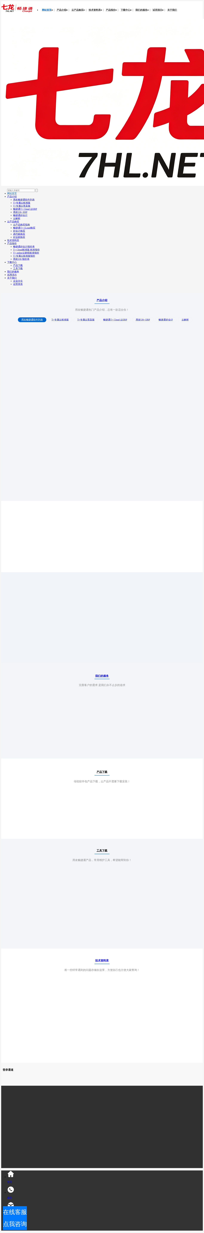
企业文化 (18, 281)
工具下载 (18, 268)
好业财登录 (63, 1076)
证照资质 (18, 284)
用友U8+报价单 (21, 259)
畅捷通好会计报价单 (24, 246)
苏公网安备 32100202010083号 (64, 1155)
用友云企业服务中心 (87, 1080)
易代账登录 (78, 1076)
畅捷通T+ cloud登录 (112, 1076)
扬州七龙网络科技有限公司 (40, 1076)
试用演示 (157, 10)
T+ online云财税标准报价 (26, 253)
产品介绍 (61, 10)
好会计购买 (19, 231)
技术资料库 (95, 10)
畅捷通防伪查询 (51, 1080)
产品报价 (110, 10)
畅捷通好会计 (20, 215)
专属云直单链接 (162, 1076)
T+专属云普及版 (21, 206)
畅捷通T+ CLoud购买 (24, 228)
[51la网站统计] (49, 1150)
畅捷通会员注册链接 (184, 1076)
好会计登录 (93, 1076)
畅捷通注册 (68, 1080)
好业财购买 (19, 237)
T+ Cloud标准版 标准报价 (26, 249)
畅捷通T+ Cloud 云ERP (25, 209)
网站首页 (47, 10)
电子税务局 (146, 1076)
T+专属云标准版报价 (24, 256)
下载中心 (125, 10)
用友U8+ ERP (20, 212)
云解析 (16, 218)
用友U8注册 (33, 1080)
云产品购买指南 (21, 224)
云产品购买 (77, 10)
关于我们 (172, 10)
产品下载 (18, 265)
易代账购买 (19, 234)
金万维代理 (131, 1076)
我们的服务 (141, 10)
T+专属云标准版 (21, 203)
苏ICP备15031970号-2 (73, 1145)
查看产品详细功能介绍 (35, 651)
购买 (35, 553)
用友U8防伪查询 (16, 1080)
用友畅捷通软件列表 (24, 199)
